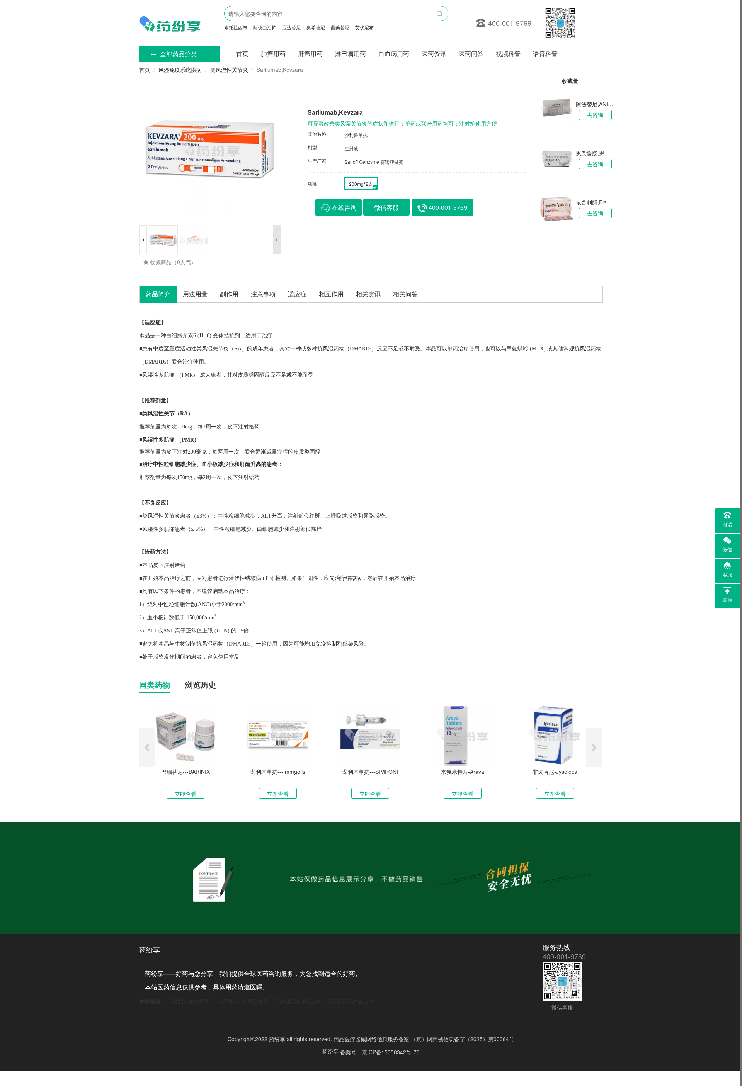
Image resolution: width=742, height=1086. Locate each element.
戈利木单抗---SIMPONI (370, 771)
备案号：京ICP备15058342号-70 (380, 1052)
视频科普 (508, 53)
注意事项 (263, 293)
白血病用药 (393, 53)
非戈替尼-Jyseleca (555, 771)
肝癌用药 (310, 53)
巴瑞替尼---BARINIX (185, 771)
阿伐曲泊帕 (264, 27)
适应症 (297, 293)
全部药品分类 (178, 53)
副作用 (229, 293)
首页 (242, 53)
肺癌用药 (273, 53)
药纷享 (330, 1051)
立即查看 (185, 793)
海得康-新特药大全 (298, 1001)
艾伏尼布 (364, 27)
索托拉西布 (235, 27)
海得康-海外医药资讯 (243, 1001)
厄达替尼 (291, 27)
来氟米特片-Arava (462, 771)
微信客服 (386, 207)
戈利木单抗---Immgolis (277, 771)
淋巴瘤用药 (350, 53)
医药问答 (471, 53)
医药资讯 (434, 53)
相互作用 (331, 293)
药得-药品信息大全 (351, 1001)
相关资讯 (368, 293)
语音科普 (545, 53)
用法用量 (195, 293)
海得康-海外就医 (190, 1001)
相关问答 (405, 293)
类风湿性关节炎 (229, 69)
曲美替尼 (340, 27)
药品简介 (158, 293)
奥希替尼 (315, 27)
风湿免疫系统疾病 (180, 69)
